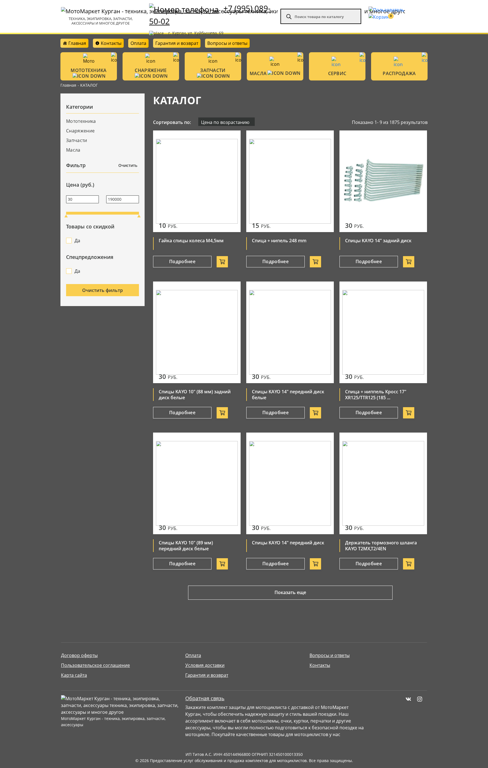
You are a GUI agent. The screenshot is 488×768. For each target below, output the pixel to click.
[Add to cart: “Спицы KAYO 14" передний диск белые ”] (315, 412)
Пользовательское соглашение (95, 665)
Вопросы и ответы (227, 43)
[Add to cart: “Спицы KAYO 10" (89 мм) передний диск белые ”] (222, 564)
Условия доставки (205, 665)
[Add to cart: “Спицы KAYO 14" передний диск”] (315, 564)
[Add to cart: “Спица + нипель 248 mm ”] (315, 261)
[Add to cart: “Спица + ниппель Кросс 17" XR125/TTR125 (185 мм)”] (408, 412)
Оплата (138, 43)
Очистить (127, 165)
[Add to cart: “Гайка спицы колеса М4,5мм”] (222, 261)
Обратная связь (205, 698)
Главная (68, 85)
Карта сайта (74, 675)
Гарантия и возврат (176, 43)
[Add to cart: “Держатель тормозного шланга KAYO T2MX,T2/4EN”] (408, 564)
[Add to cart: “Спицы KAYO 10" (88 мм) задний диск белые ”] (222, 412)
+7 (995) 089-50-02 (210, 15)
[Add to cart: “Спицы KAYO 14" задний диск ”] (408, 261)
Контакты (320, 665)
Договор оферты (79, 655)
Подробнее (182, 261)
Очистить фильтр (102, 290)
